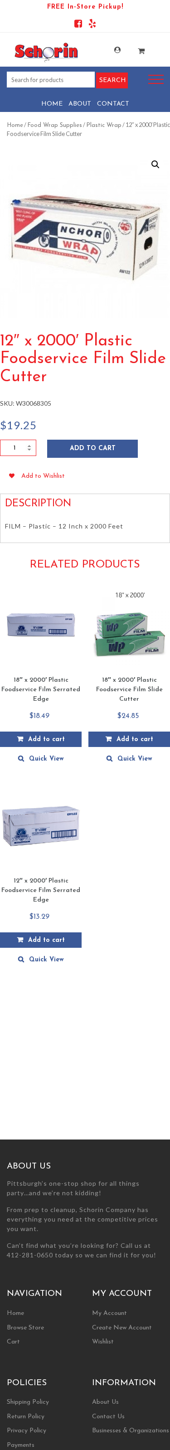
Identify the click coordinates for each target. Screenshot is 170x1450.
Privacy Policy (26, 1430)
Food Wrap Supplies (54, 125)
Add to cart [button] (46, 739)
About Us (105, 1402)
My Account (111, 50)
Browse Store (25, 1327)
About (79, 104)
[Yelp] (92, 25)
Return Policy (25, 1416)
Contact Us (108, 1416)
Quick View (46, 759)
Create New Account (122, 1327)
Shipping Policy (28, 1402)
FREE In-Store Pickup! (85, 7)
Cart (13, 1341)
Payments (20, 1445)
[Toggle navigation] (156, 79)
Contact (113, 104)
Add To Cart (93, 448)
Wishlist (103, 1341)
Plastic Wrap (103, 125)
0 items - (135, 48)
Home (52, 104)
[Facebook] (78, 25)
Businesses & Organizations (130, 1430)
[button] (155, 164)
